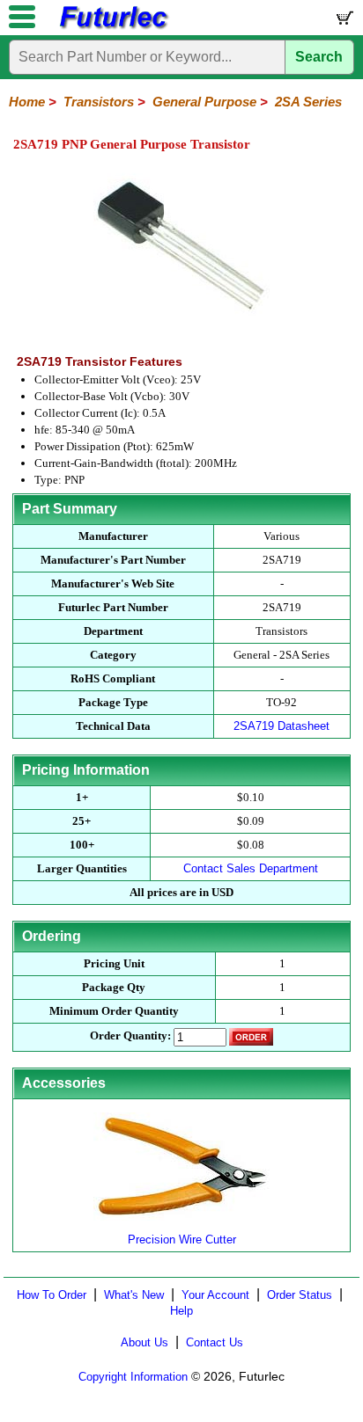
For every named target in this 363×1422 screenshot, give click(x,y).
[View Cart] (343, 21)
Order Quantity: (130, 1035)
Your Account (215, 1295)
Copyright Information (133, 1376)
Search (319, 56)
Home (27, 101)
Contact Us (214, 1342)
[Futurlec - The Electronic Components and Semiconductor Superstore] (113, 26)
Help (181, 1310)
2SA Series (308, 101)
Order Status (299, 1295)
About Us (144, 1342)
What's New (134, 1295)
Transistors (98, 101)
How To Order (51, 1295)
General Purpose (204, 101)
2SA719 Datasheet (281, 726)
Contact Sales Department (250, 868)
